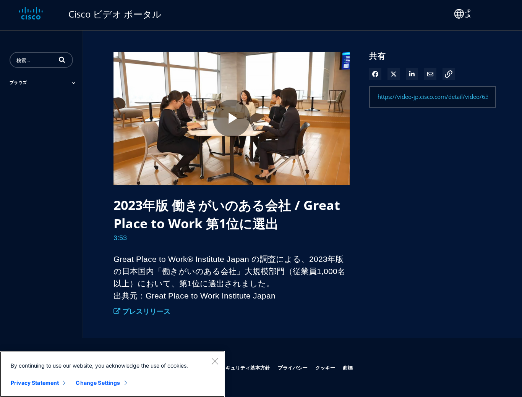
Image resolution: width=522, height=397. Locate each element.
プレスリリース (145, 311)
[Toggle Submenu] (73, 83)
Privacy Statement (35, 382)
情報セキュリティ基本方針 (240, 367)
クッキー (325, 367)
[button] (62, 59)
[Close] (215, 361)
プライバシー (293, 367)
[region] (112, 374)
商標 (348, 367)
